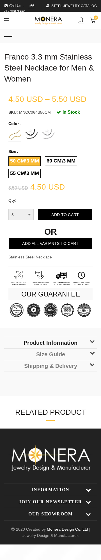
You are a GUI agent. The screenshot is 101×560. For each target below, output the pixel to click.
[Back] (8, 35)
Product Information (50, 343)
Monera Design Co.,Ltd (68, 529)
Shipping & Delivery (50, 366)
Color (13, 123)
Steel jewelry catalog (74, 6)
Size (12, 151)
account (81, 20)
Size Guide (50, 354)
